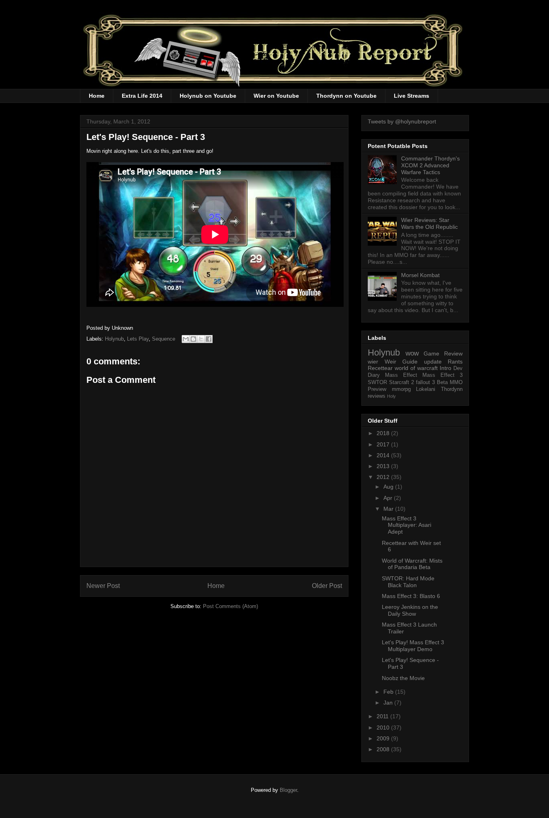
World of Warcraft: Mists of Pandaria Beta (412, 564)
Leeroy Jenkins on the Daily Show (410, 610)
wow (412, 353)
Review (453, 353)
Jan (388, 702)
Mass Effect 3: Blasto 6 (411, 596)
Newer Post (103, 585)
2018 (384, 433)
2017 (384, 444)
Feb (389, 692)
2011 (383, 716)
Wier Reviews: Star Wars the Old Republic (429, 223)
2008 (384, 749)
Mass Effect (401, 375)
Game (431, 353)
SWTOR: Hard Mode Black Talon (408, 581)
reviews (376, 396)
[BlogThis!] (193, 339)
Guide (410, 361)
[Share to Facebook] (209, 339)
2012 (384, 477)
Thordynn (452, 389)
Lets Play (138, 339)
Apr (388, 498)
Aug (389, 486)
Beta (442, 382)
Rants (455, 361)
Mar (389, 509)
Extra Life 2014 (142, 95)
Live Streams (411, 95)
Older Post (327, 585)
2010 (384, 727)
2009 (384, 738)
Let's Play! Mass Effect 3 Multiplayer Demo (413, 645)
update (433, 361)
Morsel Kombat (420, 275)
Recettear (380, 368)
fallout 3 (425, 382)
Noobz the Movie (403, 678)
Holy (391, 396)
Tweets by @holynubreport (402, 121)
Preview (377, 389)
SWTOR (377, 382)
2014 (384, 455)
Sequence (163, 339)
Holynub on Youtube (208, 95)
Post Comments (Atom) (230, 606)
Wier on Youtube (276, 95)
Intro (445, 368)
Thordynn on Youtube (346, 95)
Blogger (288, 790)
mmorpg (401, 389)
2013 (384, 466)
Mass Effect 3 (442, 375)
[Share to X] (201, 339)
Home (96, 95)
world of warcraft (416, 368)
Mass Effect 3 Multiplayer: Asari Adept (406, 525)
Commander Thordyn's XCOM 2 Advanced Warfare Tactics (430, 165)
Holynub (114, 339)
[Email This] (186, 339)
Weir (390, 361)
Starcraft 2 (401, 382)
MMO (456, 382)
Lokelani (425, 389)
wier (373, 361)
